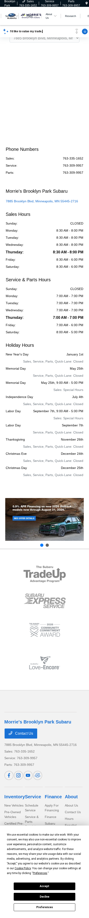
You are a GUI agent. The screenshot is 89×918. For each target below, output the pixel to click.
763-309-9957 (73, 165)
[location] (87, 3)
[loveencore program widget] (45, 663)
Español (70, 825)
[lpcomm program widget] (45, 630)
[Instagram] (18, 775)
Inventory (14, 796)
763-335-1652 (73, 158)
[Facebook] (8, 775)
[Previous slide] (41, 545)
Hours (69, 819)
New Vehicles (14, 805)
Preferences (44, 907)
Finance (53, 796)
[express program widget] (45, 600)
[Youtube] (28, 775)
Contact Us (23, 733)
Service (33, 796)
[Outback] (44, 519)
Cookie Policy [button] (23, 868)
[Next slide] (47, 545)
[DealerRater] (37, 775)
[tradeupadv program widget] (45, 574)
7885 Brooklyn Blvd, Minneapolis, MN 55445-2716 (42, 201)
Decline (44, 896)
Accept (44, 886)
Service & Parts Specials (32, 821)
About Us (71, 805)
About (71, 796)
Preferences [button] (40, 873)
